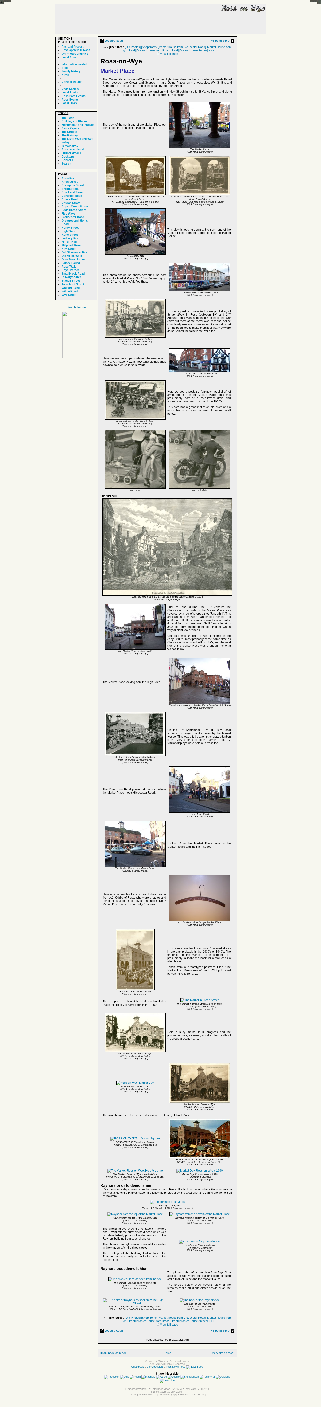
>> (212, 50)
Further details (71, 153)
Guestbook (137, 1366)
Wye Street (69, 294)
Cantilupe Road (72, 196)
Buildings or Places (74, 121)
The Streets (69, 132)
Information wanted (74, 64)
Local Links (69, 103)
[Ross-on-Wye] (76, 357)
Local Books (70, 92)
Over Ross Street (73, 259)
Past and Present (72, 46)
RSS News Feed (176, 1366)
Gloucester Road (73, 217)
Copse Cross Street (75, 206)
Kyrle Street (70, 234)
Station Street (71, 280)
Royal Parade (71, 270)
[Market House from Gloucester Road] (182, 47)
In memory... (70, 146)
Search (66, 163)
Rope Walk (69, 266)
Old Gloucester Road (75, 252)
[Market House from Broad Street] (157, 50)
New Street (69, 249)
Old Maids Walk (72, 256)
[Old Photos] (133, 47)
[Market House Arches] (193, 50)
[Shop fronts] (149, 47)
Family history (71, 71)
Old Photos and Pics (75, 53)
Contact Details (72, 82)
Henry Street (70, 227)
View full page (168, 54)
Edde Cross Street (74, 210)
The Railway (70, 135)
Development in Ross (76, 50)
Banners (67, 160)
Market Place (70, 241)
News (65, 75)
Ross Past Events (74, 96)
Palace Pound (71, 263)
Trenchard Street (73, 284)
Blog (65, 67)
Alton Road (69, 178)
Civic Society (70, 89)
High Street (69, 231)
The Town (68, 117)
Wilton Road (70, 291)
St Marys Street (72, 277)
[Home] (167, 1353)
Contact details (155, 1366)
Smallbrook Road (73, 273)
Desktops (68, 156)
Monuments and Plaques (78, 124)
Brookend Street (73, 192)
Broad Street (70, 189)
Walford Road (71, 287)
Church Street (71, 203)
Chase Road (70, 199)
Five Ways (68, 213)
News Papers (70, 128)
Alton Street (70, 181)
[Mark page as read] (113, 1353)
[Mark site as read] (222, 1353)
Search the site (76, 307)
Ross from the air (73, 149)
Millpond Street (221, 40)
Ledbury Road (113, 40)
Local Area (69, 57)
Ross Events (70, 99)
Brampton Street (73, 185)
